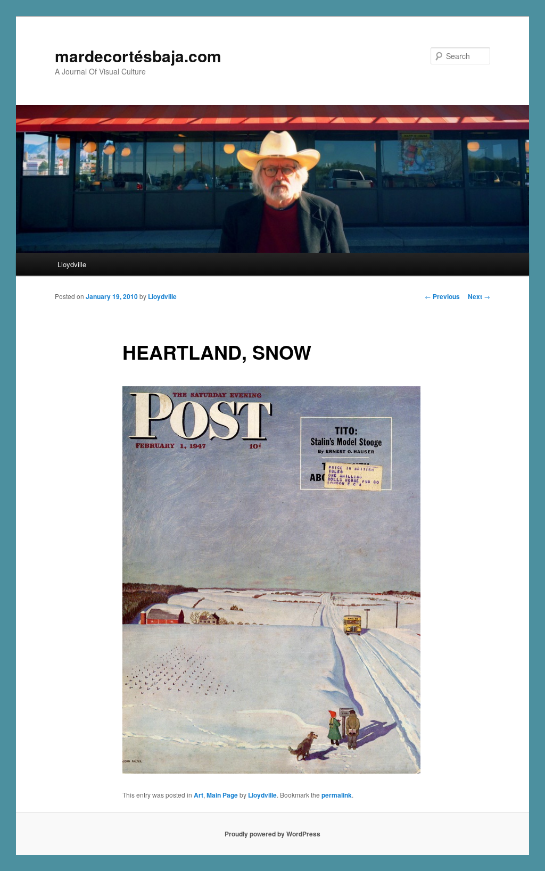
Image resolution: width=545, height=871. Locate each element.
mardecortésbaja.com (138, 55)
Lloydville (71, 264)
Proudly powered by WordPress (272, 834)
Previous (442, 296)
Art (198, 795)
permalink (336, 795)
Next (479, 296)
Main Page (222, 795)
